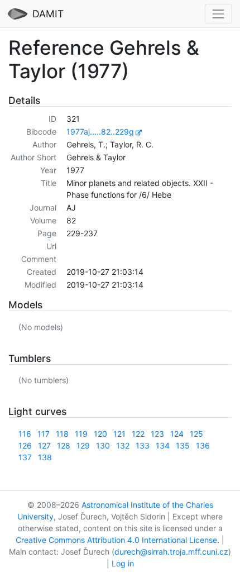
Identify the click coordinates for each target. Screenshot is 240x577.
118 (62, 433)
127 (44, 445)
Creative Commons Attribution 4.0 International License (116, 540)
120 (100, 433)
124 (177, 433)
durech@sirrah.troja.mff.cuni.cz (171, 551)
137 (25, 457)
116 (24, 433)
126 (25, 445)
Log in (123, 563)
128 (63, 445)
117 (43, 433)
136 (203, 445)
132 (122, 445)
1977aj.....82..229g (100, 131)
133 (143, 445)
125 (196, 433)
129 (83, 445)
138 (45, 457)
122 (138, 433)
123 (157, 433)
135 (183, 445)
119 (81, 433)
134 (163, 445)
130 (103, 445)
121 (119, 433)
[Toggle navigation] (218, 13)
